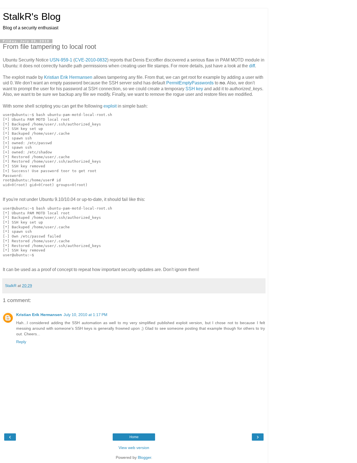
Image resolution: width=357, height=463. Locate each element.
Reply (21, 341)
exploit (110, 106)
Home (134, 437)
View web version (134, 447)
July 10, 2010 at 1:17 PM (85, 314)
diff (252, 65)
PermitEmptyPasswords (190, 82)
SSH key (194, 88)
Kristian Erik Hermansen (68, 77)
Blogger (144, 457)
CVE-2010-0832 (91, 60)
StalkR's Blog (32, 16)
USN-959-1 (61, 60)
